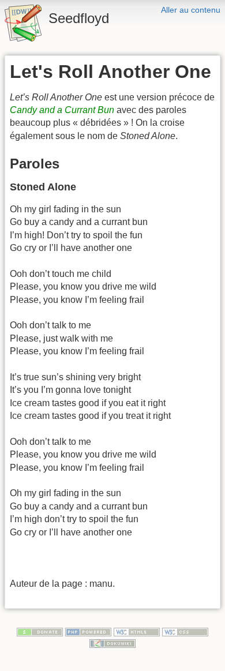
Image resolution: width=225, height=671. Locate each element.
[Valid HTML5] (137, 631)
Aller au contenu (190, 9)
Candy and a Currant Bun (62, 110)
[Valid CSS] (185, 631)
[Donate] (40, 631)
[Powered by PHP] (88, 631)
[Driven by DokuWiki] (112, 642)
